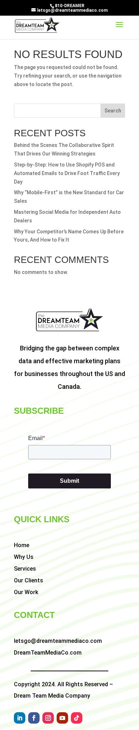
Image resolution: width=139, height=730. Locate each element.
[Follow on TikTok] (76, 718)
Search (112, 110)
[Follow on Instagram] (48, 718)
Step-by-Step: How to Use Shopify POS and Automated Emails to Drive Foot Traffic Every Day (67, 173)
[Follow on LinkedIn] (19, 718)
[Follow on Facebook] (34, 718)
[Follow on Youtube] (62, 718)
